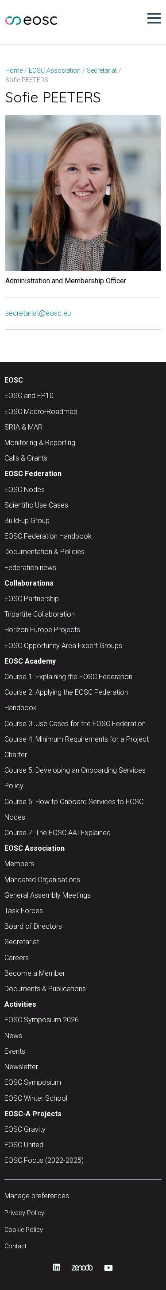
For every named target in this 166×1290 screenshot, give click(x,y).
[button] (154, 18)
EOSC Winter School (35, 1098)
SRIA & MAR (23, 427)
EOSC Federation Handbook (48, 536)
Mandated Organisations (42, 880)
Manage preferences (36, 1196)
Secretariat (21, 942)
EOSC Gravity (25, 1129)
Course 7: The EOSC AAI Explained (57, 833)
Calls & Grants (25, 458)
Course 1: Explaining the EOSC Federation (68, 676)
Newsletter (21, 1067)
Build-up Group (27, 520)
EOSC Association (34, 848)
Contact (15, 1246)
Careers (16, 958)
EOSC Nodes (24, 489)
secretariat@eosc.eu (38, 313)
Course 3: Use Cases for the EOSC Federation (75, 723)
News (13, 1036)
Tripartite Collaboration (39, 614)
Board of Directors (33, 926)
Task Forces (23, 911)
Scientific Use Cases (36, 505)
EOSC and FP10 (29, 395)
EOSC (13, 380)
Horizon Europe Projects (42, 629)
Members (19, 864)
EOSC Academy (30, 661)
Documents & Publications (45, 989)
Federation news (30, 567)
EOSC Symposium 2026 (41, 1020)
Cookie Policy (23, 1230)
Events (14, 1051)
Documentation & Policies (44, 551)
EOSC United (23, 1145)
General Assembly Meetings (47, 895)
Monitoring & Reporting (39, 442)
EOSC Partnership (31, 598)
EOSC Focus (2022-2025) (44, 1160)
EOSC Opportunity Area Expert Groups (63, 645)
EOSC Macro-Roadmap (40, 411)
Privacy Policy (24, 1213)
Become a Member (34, 973)
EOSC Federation (33, 473)
